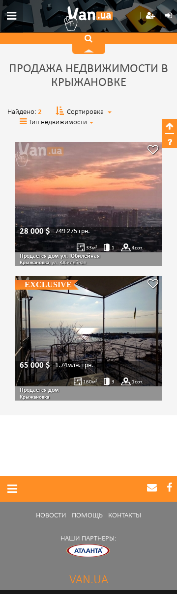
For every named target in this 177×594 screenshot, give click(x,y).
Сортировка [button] (85, 112)
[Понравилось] (153, 151)
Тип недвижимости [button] (57, 122)
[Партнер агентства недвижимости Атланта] (88, 550)
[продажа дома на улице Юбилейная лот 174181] (88, 197)
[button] (150, 16)
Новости (51, 515)
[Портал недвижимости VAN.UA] (88, 18)
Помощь (87, 515)
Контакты (124, 515)
